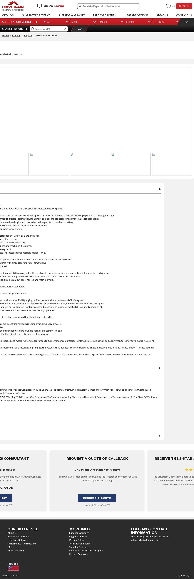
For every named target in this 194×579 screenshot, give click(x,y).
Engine (130, 21)
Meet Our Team (16, 550)
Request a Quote (97, 498)
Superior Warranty (72, 15)
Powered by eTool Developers (182, 576)
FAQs (10, 547)
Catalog (8, 15)
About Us (13, 532)
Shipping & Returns (79, 547)
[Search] (80, 6)
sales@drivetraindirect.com (145, 540)
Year (47, 21)
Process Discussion (79, 554)
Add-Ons (162, 15)
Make (74, 21)
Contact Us (184, 15)
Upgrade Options (136, 15)
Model (103, 21)
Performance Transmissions (22, 543)
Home (5, 35)
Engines (158, 21)
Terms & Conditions (79, 543)
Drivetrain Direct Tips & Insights (86, 550)
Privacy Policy (76, 539)
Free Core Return (105, 15)
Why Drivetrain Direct (19, 536)
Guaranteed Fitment (36, 15)
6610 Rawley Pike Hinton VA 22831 (149, 536)
